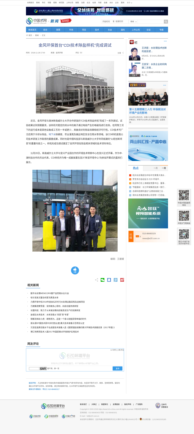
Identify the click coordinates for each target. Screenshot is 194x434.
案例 (122, 3)
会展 (105, 3)
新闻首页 (32, 30)
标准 (94, 3)
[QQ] (109, 279)
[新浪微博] (122, 279)
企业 (117, 3)
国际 (123, 30)
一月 (156, 168)
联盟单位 (104, 404)
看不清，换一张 (53, 369)
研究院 (61, 3)
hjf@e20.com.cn (93, 416)
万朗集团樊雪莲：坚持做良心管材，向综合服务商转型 (54, 306)
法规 (83, 3)
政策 (77, 3)
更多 (165, 41)
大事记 (94, 404)
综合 (45, 30)
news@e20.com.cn (151, 238)
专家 (100, 3)
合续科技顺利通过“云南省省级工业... (149, 191)
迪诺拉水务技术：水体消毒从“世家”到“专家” (50, 314)
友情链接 (116, 404)
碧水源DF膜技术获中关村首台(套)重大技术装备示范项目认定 (57, 323)
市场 (71, 30)
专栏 (43, 3)
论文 (88, 3)
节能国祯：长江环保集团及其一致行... (149, 187)
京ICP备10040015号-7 (130, 419)
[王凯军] (134, 64)
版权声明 (127, 404)
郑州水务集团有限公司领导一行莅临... (149, 195)
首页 (30, 35)
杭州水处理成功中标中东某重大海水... (149, 175)
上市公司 (69, 3)
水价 (111, 3)
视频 (55, 3)
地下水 (52, 134)
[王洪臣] (134, 47)
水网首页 (30, 3)
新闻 (38, 3)
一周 (164, 168)
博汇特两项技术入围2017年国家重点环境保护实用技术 (55, 332)
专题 (49, 3)
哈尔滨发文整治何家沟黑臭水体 (44, 297)
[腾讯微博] (116, 279)
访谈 (149, 30)
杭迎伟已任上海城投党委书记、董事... (149, 183)
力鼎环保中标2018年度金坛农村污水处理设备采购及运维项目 (58, 302)
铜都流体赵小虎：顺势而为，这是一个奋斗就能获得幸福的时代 (58, 319)
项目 (84, 30)
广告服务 (139, 404)
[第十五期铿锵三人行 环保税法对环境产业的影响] (148, 89)
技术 (97, 30)
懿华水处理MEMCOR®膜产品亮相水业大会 (50, 293)
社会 (110, 30)
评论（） (79, 53)
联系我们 (83, 404)
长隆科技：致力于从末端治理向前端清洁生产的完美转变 (55, 310)
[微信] (102, 279)
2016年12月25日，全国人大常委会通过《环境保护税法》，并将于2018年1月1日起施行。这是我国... (147, 119)
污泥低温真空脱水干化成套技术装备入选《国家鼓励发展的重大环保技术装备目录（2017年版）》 (73, 327)
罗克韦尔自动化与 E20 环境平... (147, 179)
